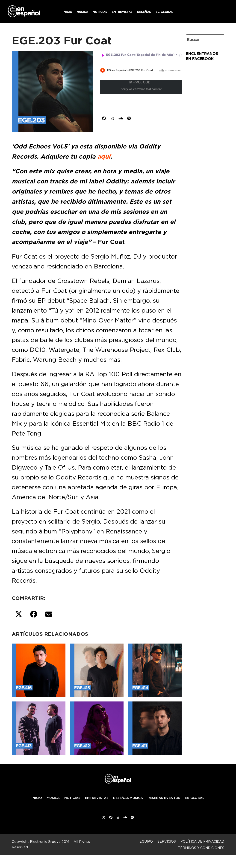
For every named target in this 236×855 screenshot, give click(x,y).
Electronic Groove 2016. (50, 841)
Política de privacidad (202, 841)
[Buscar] (217, 39)
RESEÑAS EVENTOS (164, 798)
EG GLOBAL (194, 798)
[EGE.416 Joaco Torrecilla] (38, 669)
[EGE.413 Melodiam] (38, 727)
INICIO (37, 798)
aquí (103, 156)
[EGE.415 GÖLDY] (97, 669)
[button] (19, 614)
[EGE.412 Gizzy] (97, 727)
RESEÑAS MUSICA (128, 798)
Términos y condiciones (201, 848)
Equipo (146, 841)
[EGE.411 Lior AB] (155, 727)
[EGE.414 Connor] (155, 669)
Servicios (166, 841)
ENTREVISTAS (97, 798)
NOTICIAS (72, 798)
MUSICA (53, 798)
